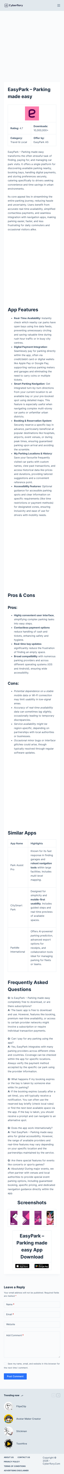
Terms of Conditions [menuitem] (15, 1466)
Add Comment (15, 1335)
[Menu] (58, 5)
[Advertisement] (32, 44)
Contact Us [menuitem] (24, 1457)
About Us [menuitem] (9, 1457)
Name (10, 1304)
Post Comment (15, 1376)
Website (10, 1324)
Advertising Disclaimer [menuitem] (16, 1470)
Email (10, 1314)
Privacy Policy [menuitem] (12, 1461)
